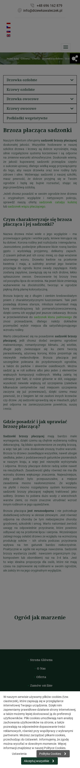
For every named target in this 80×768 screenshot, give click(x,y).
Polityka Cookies (50, 754)
